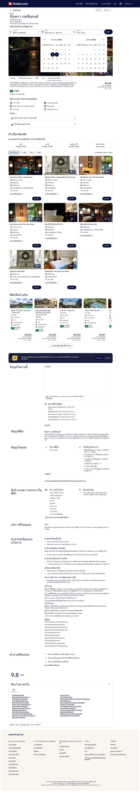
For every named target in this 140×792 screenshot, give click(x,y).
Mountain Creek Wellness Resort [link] (23, 716)
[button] (53, 50)
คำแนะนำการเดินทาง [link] (116, 751)
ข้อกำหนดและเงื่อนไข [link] (90, 744)
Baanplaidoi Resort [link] (66, 712)
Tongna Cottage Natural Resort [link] (71, 710)
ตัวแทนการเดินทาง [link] (64, 756)
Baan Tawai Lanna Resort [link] (21, 697)
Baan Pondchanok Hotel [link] (20, 703)
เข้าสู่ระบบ (128, 4)
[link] (107, 10)
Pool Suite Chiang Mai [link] (19, 699)
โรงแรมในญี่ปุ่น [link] (13, 751)
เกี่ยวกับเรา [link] (113, 744)
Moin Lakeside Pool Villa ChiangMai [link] (72, 703)
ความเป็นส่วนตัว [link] (89, 748)
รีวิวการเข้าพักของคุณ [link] (40, 754)
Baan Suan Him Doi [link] (18, 717)
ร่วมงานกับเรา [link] (114, 748)
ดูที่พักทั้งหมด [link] (17, 10)
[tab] (14, 689)
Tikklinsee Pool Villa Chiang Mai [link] (71, 714)
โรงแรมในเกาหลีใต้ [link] (14, 754)
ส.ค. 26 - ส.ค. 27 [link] (47, 146)
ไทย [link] (17, 724)
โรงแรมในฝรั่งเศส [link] (13, 764)
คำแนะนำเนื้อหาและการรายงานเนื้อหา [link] (95, 754)
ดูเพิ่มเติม (47, 425)
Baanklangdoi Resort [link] (19, 710)
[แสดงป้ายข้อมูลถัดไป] (111, 320)
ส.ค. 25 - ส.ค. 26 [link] (21, 146)
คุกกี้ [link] (86, 751)
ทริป (115, 4)
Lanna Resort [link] (64, 695)
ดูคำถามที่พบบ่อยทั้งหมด (51, 665)
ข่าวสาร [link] (61, 749)
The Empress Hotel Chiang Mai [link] (70, 706)
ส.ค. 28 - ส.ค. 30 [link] (74, 146)
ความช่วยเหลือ (106, 4)
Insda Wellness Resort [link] (68, 708)
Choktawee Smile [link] (18, 695)
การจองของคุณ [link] (38, 744)
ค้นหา (108, 32)
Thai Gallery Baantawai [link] (20, 701)
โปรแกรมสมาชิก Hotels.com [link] (118, 754)
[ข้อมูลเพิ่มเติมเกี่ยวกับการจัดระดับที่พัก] (19, 20)
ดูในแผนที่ (49, 398)
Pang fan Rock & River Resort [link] (22, 714)
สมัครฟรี (107, 358)
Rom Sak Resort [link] (65, 701)
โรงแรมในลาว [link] (12, 757)
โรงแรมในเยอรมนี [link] (13, 771)
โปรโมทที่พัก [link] (62, 753)
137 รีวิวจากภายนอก (16, 94)
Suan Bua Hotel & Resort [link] (20, 712)
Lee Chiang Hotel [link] (66, 697)
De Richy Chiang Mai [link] (67, 704)
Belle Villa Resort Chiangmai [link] (70, 716)
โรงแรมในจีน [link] (12, 761)
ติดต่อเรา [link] (36, 751)
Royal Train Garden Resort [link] (21, 704)
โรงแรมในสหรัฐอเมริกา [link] (15, 748)
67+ (108, 73)
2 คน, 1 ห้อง (81, 33)
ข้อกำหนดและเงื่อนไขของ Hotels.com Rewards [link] (95, 758)
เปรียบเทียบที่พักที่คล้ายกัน (62, 346)
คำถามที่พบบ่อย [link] (38, 748)
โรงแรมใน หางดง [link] (24, 724)
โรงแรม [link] (12, 724)
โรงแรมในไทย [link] (12, 744)
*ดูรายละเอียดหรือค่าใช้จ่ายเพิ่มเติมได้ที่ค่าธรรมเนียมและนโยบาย (64, 481)
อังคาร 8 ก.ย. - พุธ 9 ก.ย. (53, 33)
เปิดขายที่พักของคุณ (91, 4)
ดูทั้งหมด (12, 113)
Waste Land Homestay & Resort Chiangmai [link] (75, 699)
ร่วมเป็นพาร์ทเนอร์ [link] (64, 746)
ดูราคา (36, 199)
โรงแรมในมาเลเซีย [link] (14, 774)
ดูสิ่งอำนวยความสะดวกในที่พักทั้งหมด (56, 517)
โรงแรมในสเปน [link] (13, 767)
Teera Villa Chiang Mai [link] (20, 706)
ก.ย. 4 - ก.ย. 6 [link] (100, 146)
